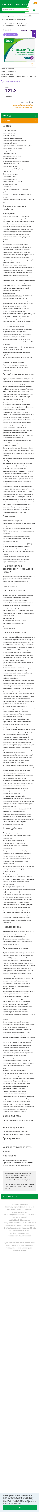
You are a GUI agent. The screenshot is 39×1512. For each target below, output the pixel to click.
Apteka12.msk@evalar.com (19, 1233)
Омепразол (11, 71)
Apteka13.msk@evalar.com (26, 1225)
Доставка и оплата (10, 1196)
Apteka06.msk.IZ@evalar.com (19, 1220)
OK (20, 1508)
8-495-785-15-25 (18, 1231)
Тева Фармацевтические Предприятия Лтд (18, 76)
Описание (7, 120)
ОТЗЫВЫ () (7, 116)
